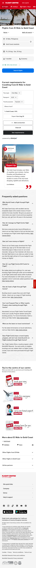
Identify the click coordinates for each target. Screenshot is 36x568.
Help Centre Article (8, 281)
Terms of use (27, 552)
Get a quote (25, 3)
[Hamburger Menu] (3, 3)
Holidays (15, 6)
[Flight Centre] (12, 3)
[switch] (18, 65)
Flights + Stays (26, 6)
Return (5, 32)
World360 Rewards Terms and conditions (13, 555)
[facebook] (4, 506)
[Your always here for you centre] (18, 425)
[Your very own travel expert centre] (18, 410)
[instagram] (8, 506)
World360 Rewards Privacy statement (12, 558)
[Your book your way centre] (18, 381)
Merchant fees (13, 538)
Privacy (10, 552)
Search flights (18, 70)
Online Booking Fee (12, 535)
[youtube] (21, 506)
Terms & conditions (18, 552)
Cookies (4, 552)
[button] (10, 58)
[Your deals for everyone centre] (18, 396)
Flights (6, 6)
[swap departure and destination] (31, 41)
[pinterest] (26, 506)
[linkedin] (17, 506)
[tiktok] (13, 506)
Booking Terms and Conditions (21, 539)
